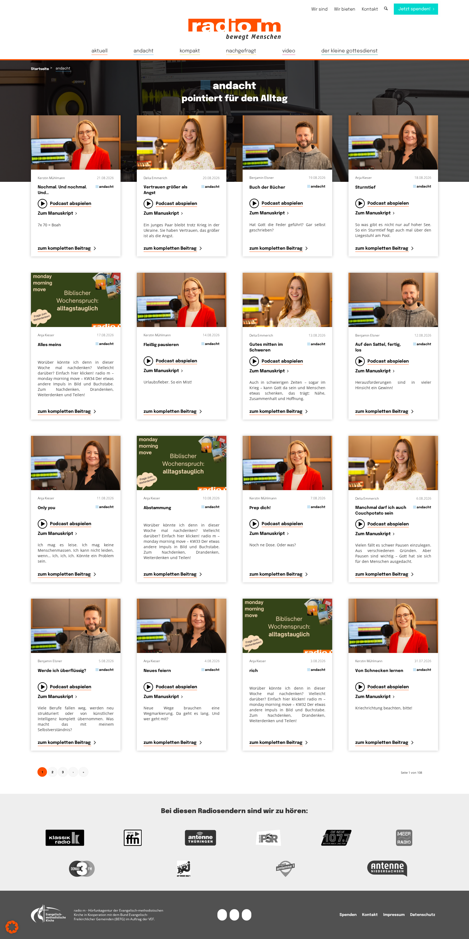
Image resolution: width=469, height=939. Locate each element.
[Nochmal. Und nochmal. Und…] (76, 142)
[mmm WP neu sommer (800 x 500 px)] (76, 300)
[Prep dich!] (287, 463)
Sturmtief (365, 187)
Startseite (40, 69)
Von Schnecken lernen (379, 671)
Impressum (394, 915)
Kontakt (370, 9)
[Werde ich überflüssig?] (76, 626)
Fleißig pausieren (161, 345)
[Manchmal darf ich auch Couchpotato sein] (393, 463)
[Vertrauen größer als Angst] (181, 142)
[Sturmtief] (393, 142)
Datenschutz (422, 915)
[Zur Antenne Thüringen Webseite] (200, 838)
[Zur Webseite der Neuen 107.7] (336, 838)
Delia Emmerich (155, 178)
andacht (106, 187)
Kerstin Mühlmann (51, 178)
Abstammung (157, 508)
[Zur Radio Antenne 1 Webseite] (285, 869)
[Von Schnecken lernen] (393, 626)
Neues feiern (157, 671)
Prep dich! (260, 508)
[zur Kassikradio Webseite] (65, 838)
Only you (46, 508)
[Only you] (76, 463)
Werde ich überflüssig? (62, 671)
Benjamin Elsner (261, 177)
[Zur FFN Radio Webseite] (132, 838)
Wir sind (319, 9)
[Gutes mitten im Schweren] (287, 300)
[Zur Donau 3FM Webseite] (81, 869)
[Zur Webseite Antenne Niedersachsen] (387, 869)
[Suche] (386, 9)
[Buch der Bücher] (287, 142)
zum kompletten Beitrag (65, 248)
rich (253, 671)
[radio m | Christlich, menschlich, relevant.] (234, 29)
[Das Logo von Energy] (183, 869)
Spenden (348, 915)
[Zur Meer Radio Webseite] (404, 838)
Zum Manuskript (55, 213)
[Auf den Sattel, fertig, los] (393, 300)
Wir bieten (344, 9)
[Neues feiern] (181, 626)
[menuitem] (319, 9)
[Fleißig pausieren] (181, 300)
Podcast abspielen (70, 203)
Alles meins (49, 345)
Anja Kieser (363, 177)
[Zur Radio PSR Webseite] (268, 838)
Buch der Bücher (267, 187)
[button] (12, 927)
